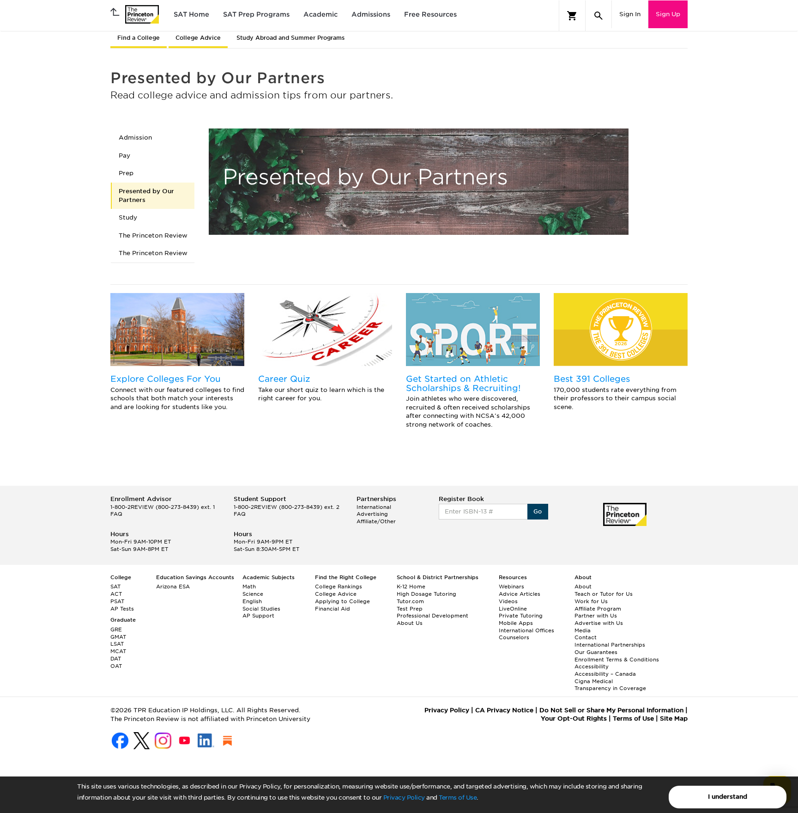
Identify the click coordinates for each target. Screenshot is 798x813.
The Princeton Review (153, 235)
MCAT (118, 651)
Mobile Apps (516, 623)
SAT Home (191, 14)
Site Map (674, 718)
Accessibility (591, 666)
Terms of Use (458, 797)
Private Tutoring (521, 615)
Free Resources (430, 14)
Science (252, 594)
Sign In (630, 14)
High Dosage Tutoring (426, 594)
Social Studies (261, 608)
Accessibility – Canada (605, 674)
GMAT (118, 637)
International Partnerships (609, 645)
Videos (508, 601)
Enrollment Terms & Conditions (616, 659)
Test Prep (410, 608)
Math (249, 586)
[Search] (598, 15)
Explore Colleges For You (165, 379)
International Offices (526, 630)
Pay (124, 155)
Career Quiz (284, 379)
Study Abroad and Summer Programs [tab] (290, 37)
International (374, 507)
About (583, 586)
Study (128, 217)
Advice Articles (519, 594)
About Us (410, 623)
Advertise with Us (598, 623)
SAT (115, 586)
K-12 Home (411, 586)
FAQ (116, 514)
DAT (115, 658)
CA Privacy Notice (504, 710)
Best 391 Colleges (592, 379)
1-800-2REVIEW (162, 507)
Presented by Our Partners (146, 195)
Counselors (514, 637)
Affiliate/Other (376, 521)
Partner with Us (595, 615)
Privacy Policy (404, 797)
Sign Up (668, 14)
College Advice (336, 594)
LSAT (117, 644)
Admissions (370, 14)
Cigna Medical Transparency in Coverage (610, 685)
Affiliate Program (597, 608)
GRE (116, 629)
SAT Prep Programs (256, 14)
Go (537, 511)
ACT (116, 594)
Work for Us (591, 601)
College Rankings (338, 586)
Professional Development (432, 615)
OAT (116, 666)
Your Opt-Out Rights (574, 718)
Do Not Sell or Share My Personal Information (611, 710)
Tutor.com (410, 601)
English (252, 601)
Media (582, 630)
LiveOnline (513, 608)
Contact (585, 637)
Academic (320, 14)
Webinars (511, 586)
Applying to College (342, 601)
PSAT (117, 601)
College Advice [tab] (198, 37)
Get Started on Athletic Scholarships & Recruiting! (463, 383)
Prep (126, 173)
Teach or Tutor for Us (603, 594)
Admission (135, 137)
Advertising (372, 514)
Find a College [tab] (138, 37)
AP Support (258, 615)
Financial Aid (332, 608)
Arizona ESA (173, 586)
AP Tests (122, 608)
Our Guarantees (595, 652)
